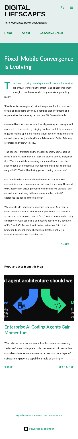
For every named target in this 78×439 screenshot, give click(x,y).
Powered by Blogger (41, 428)
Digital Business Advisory (29, 415)
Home (8, 32)
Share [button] (65, 244)
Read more (66, 367)
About (26, 32)
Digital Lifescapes (24, 11)
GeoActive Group (51, 32)
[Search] (63, 6)
